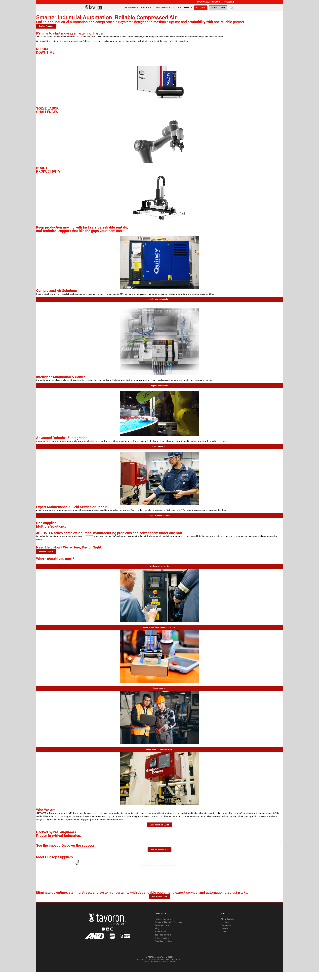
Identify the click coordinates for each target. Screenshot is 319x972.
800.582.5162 (229, 2)
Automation (130, 7)
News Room (160, 931)
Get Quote (200, 8)
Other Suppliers (162, 938)
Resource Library (163, 925)
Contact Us (226, 925)
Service (176, 7)
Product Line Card (163, 919)
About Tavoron (227, 919)
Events (224, 931)
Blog (157, 928)
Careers (224, 928)
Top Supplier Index (163, 934)
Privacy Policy (155, 961)
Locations (225, 922)
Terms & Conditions (169, 961)
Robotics (145, 7)
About (187, 7)
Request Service (218, 8)
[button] (38, 840)
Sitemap (146, 961)
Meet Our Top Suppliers (54, 857)
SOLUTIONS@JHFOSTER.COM (209, 2)
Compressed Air (161, 7)
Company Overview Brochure (168, 922)
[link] (103, 929)
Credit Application (163, 941)
